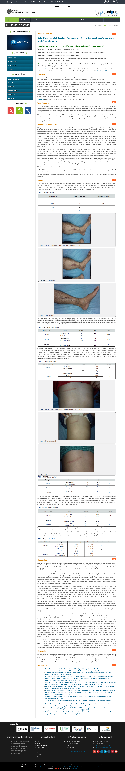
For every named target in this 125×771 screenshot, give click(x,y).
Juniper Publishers (14, 2)
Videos (74, 20)
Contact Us (98, 20)
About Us (39, 743)
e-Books (66, 20)
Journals (46, 20)
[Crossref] (105, 729)
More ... (18, 753)
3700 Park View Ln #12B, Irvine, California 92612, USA (47, 2)
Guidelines (36, 20)
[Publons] (35, 729)
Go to (114, 33)
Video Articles (40, 753)
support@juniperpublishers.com (75, 751)
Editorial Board (12, 57)
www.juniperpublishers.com (102, 747)
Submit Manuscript (85, 20)
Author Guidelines (42, 745)
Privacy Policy (74, 768)
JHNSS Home (13, 20)
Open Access (56, 20)
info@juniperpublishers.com (102, 745)
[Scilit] (21, 729)
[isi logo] (49, 729)
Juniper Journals (25, 2)
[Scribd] (91, 729)
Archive (10, 69)
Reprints (39, 755)
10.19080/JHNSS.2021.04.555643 (106, 71)
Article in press (12, 61)
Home (104, 25)
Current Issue (12, 65)
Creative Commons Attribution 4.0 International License (68, 766)
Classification (25, 20)
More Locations (41, 757)
